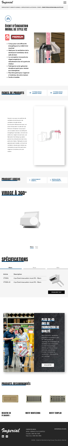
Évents (39, 7)
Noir (36, 247)
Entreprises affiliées (60, 429)
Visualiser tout (56, 292)
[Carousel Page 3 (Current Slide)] (52, 59)
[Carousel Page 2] (49, 59)
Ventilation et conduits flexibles (11, 7)
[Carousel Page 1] (46, 59)
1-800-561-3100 (35, 433)
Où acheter (47, 365)
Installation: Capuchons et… (57, 180)
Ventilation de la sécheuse (28, 7)
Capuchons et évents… (35, 180)
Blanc (32, 247)
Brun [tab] (34, 267)
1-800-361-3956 (36, 436)
